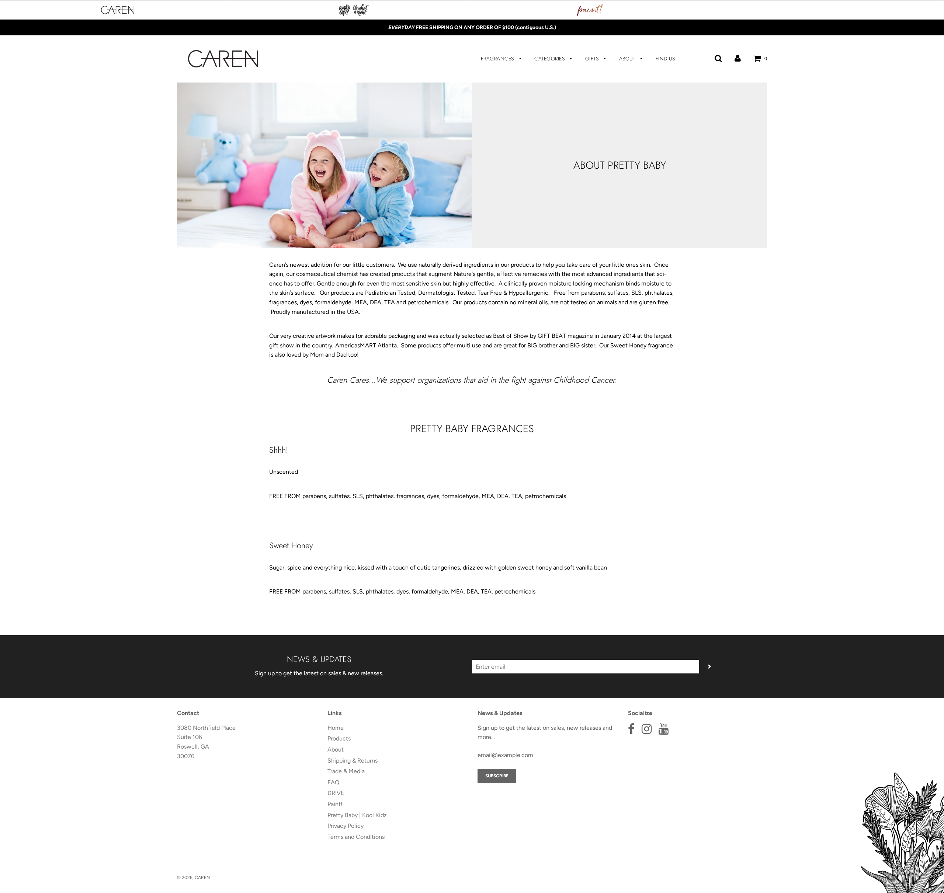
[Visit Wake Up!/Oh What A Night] (353, 10)
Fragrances (498, 58)
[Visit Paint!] (590, 10)
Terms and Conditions (356, 836)
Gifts (592, 58)
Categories (550, 58)
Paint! (335, 804)
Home (335, 727)
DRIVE (335, 792)
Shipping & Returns (352, 760)
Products (339, 738)
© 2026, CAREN (193, 877)
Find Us (665, 58)
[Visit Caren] (117, 10)
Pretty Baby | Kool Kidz (357, 815)
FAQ (333, 782)
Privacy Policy (345, 825)
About (628, 58)
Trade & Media (346, 771)
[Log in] (738, 58)
